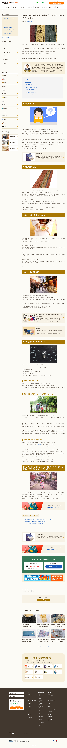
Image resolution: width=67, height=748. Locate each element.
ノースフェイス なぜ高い (7, 33)
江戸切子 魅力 (6, 20)
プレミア (4, 63)
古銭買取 (39, 697)
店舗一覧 (30, 7)
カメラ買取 (39, 712)
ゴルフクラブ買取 (40, 716)
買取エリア (29, 703)
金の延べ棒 (10, 27)
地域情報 (37, 7)
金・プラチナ (6, 97)
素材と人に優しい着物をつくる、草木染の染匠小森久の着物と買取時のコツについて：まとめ (43, 94)
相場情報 (29, 591)
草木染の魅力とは (28, 84)
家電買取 (39, 718)
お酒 (5, 93)
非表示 (28, 79)
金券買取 (39, 710)
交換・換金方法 (5, 59)
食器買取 (39, 713)
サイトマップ (30, 697)
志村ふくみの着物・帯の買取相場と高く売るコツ (34, 523)
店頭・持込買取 (30, 717)
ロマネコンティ (11, 29)
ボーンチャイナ (6, 29)
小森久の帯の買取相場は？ (30, 89)
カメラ (5, 115)
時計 (5, 104)
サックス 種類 (10, 31)
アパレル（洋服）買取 (41, 722)
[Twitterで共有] (39, 600)
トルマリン (5, 25)
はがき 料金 (9, 18)
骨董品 (5, 108)
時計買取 (39, 709)
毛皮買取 (39, 701)
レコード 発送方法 (11, 20)
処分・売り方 (5, 45)
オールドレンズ (6, 22)
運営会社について (13, 693)
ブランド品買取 (40, 703)
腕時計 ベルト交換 (11, 25)
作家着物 (24, 591)
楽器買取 (39, 715)
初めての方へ (15, 7)
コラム (32, 21)
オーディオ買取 (40, 719)
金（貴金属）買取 (40, 706)
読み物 (4, 48)
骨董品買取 (39, 698)
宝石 (5, 101)
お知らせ (49, 694)
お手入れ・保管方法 (6, 52)
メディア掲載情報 (50, 695)
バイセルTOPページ (31, 694)
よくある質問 (44, 7)
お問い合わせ (30, 695)
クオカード (5, 31)
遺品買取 (39, 725)
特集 (3, 66)
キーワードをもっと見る (6, 37)
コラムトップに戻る (44, 646)
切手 (5, 79)
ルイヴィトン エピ (12, 22)
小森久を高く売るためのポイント (31, 92)
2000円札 (13, 18)
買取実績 (29, 705)
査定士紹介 (29, 706)
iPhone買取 (39, 724)
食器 (5, 119)
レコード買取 (40, 700)
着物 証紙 (5, 18)
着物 (33, 591)
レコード (6, 126)
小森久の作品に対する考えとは (31, 87)
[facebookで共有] (43, 600)
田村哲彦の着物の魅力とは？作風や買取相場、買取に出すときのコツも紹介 (39, 519)
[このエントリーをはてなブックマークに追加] (48, 600)
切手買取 (39, 695)
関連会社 (49, 714)
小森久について (28, 82)
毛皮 (5, 86)
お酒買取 (39, 704)
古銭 (5, 82)
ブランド (6, 90)
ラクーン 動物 (6, 27)
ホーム (7, 7)
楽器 (5, 123)
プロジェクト (30, 709)
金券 (5, 112)
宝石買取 (39, 707)
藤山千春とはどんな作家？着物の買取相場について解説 (35, 521)
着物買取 (28, 21)
